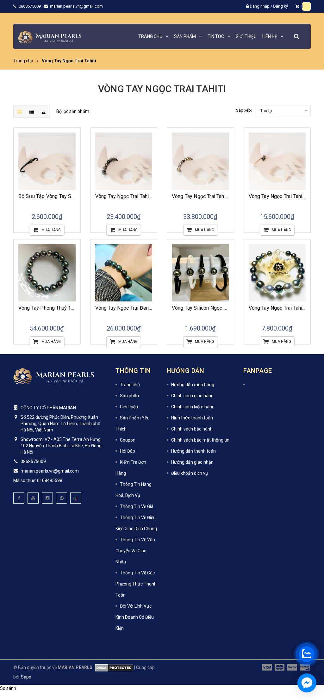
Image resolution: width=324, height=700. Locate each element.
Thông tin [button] (133, 371)
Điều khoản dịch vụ (189, 473)
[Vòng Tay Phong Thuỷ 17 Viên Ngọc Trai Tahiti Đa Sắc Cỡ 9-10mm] (47, 272)
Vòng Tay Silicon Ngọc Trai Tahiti (208, 308)
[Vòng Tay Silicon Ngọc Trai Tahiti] (200, 272)
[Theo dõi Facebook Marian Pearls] (18, 498)
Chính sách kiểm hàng (193, 406)
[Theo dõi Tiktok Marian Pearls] (75, 498)
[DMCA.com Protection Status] (112, 667)
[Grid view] (19, 111)
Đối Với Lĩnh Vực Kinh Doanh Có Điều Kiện (134, 617)
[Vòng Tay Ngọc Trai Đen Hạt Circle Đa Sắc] (124, 272)
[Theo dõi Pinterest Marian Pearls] (61, 498)
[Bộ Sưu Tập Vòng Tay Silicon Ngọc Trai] (47, 161)
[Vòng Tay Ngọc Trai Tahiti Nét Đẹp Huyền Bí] (200, 161)
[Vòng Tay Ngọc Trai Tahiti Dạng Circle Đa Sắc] (277, 272)
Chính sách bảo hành (192, 428)
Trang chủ (130, 384)
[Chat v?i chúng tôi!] (306, 682)
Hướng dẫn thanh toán (193, 451)
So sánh (8, 688)
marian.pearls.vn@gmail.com (76, 6)
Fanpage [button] (257, 371)
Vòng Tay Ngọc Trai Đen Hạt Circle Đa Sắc (142, 308)
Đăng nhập (260, 6)
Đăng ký (280, 6)
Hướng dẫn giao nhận (192, 462)
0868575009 (30, 6)
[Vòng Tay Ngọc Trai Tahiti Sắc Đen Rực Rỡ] (277, 161)
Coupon (127, 440)
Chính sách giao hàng (192, 395)
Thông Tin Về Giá (136, 506)
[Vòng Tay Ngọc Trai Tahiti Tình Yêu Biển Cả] (124, 161)
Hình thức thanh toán (192, 417)
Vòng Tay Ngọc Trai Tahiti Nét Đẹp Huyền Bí (220, 196)
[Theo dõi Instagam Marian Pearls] (47, 498)
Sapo (26, 676)
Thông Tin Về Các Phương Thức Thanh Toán (136, 584)
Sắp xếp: (244, 110)
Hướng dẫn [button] (185, 371)
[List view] (31, 111)
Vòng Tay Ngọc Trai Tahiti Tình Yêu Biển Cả (142, 196)
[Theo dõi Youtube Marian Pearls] (33, 498)
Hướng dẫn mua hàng (192, 384)
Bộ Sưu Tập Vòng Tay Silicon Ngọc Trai (62, 196)
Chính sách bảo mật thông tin (200, 440)
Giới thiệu (129, 406)
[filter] (43, 111)
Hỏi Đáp (127, 451)
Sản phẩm (130, 395)
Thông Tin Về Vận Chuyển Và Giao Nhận (135, 550)
